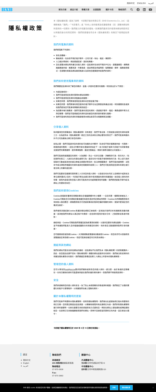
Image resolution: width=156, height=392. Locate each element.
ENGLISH (141, 3)
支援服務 (97, 9)
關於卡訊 (109, 9)
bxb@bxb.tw (70, 269)
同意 (114, 387)
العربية (151, 3)
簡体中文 (26, 360)
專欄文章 (85, 9)
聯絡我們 (122, 9)
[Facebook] (138, 9)
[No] (153, 387)
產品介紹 (74, 9)
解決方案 (62, 9)
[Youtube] (150, 9)
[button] (97, 9)
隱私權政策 (126, 387)
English (26, 363)
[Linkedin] (144, 9)
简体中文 (131, 3)
